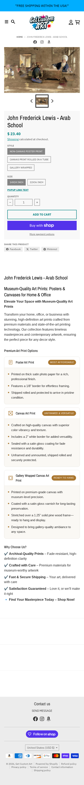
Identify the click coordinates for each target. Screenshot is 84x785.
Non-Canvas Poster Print (26, 151)
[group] (42, 101)
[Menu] (6, 21)
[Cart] (77, 22)
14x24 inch (16, 182)
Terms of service (39, 767)
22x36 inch (36, 182)
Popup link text (18, 189)
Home (20, 37)
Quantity (13, 196)
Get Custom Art (23, 763)
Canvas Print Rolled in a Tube (29, 159)
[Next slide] (52, 101)
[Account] (71, 22)
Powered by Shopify (47, 763)
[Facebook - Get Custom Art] (35, 42)
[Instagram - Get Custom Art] (42, 42)
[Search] (13, 21)
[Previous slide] (32, 101)
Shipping (13, 139)
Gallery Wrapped (21, 167)
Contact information (62, 767)
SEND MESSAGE (42, 711)
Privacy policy (18, 767)
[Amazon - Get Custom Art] (49, 42)
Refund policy (68, 763)
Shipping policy (42, 770)
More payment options (42, 234)
